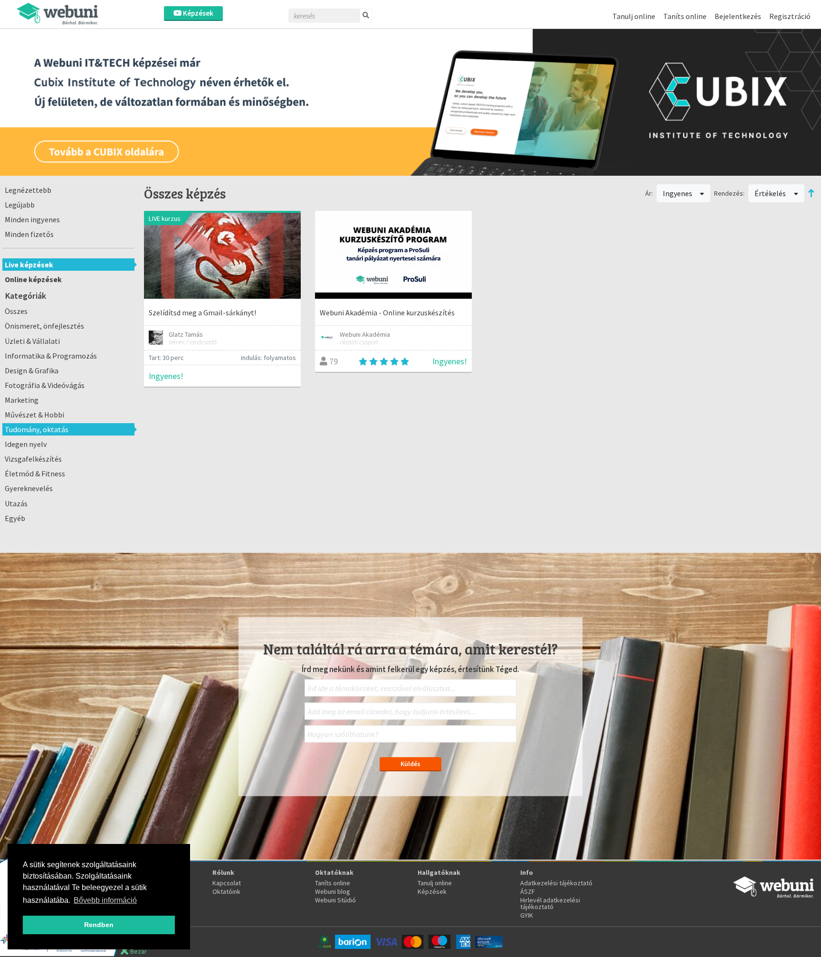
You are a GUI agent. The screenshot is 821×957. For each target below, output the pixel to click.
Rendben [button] (99, 925)
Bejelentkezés (738, 16)
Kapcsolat (226, 883)
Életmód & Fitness (35, 473)
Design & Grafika (31, 370)
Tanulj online (633, 16)
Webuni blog (332, 891)
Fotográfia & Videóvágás (45, 385)
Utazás (16, 503)
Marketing (21, 400)
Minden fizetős (29, 234)
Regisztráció (790, 16)
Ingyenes (678, 193)
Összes (16, 311)
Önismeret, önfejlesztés (44, 326)
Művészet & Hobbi (34, 414)
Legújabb (20, 204)
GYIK (526, 915)
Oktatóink (226, 891)
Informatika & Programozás (51, 355)
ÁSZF (527, 891)
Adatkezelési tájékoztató (556, 883)
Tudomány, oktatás (36, 429)
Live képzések (29, 264)
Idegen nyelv (26, 444)
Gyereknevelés (29, 488)
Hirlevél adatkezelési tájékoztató (550, 903)
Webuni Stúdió (335, 900)
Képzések (197, 13)
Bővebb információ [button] (105, 900)
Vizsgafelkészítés (33, 459)
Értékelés (770, 193)
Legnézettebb (28, 190)
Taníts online (684, 16)
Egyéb (15, 518)
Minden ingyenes (32, 219)
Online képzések (33, 279)
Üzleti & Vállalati (32, 341)
